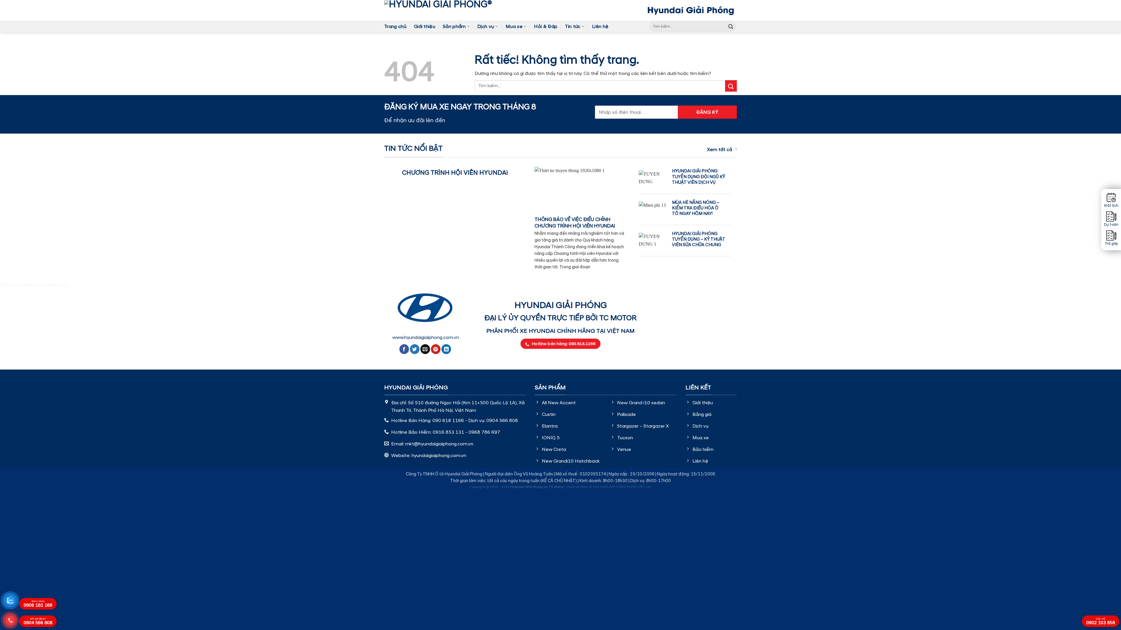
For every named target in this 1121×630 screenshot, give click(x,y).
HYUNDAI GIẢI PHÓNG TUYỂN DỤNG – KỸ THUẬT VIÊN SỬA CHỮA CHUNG (698, 239)
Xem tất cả (719, 150)
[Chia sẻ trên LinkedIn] (446, 349)
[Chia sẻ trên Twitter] (414, 349)
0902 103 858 (1100, 621)
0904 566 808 (38, 622)
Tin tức (572, 26)
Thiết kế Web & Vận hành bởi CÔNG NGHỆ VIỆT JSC (609, 487)
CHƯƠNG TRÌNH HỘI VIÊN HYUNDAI (455, 173)
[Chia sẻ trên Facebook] (404, 349)
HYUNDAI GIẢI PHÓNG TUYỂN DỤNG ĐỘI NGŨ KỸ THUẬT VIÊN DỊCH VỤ (698, 176)
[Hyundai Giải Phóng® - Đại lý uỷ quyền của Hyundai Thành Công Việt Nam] (447, 10)
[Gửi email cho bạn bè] (425, 349)
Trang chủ (395, 26)
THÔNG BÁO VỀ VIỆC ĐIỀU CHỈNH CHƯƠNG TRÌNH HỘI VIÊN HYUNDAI (575, 223)
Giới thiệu (424, 26)
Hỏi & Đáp (545, 26)
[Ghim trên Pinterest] (436, 349)
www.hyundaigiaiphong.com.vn (425, 337)
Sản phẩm (454, 26)
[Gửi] (731, 27)
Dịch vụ (485, 26)
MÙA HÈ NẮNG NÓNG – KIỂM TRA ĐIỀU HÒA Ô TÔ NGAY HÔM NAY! (695, 208)
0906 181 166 (38, 604)
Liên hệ (600, 26)
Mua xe (514, 26)
